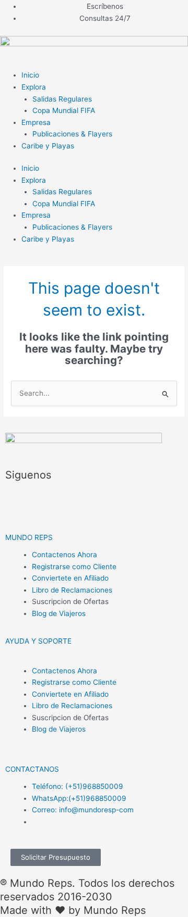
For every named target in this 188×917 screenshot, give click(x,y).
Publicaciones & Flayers (72, 134)
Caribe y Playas (47, 146)
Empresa (36, 122)
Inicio (30, 75)
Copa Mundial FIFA (63, 110)
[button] (29, 537)
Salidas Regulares (62, 99)
